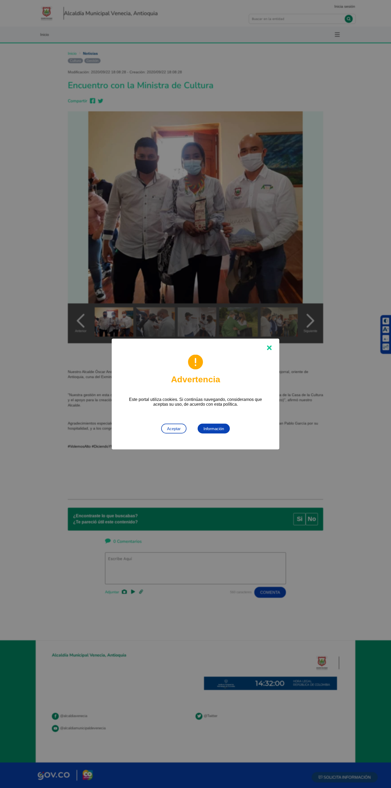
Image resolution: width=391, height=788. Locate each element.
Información (213, 428)
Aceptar (174, 428)
